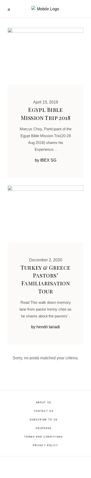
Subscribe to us (44, 419)
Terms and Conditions (43, 437)
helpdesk (43, 428)
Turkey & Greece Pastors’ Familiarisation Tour (45, 279)
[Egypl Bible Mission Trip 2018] (45, 56)
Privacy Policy (45, 445)
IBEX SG (48, 160)
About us (43, 402)
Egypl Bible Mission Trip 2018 (45, 113)
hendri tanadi (48, 327)
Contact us (44, 411)
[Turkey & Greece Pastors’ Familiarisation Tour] (45, 214)
